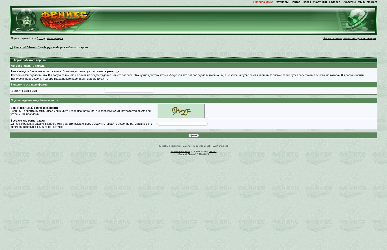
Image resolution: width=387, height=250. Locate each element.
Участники (320, 2)
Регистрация (55, 38)
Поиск (307, 2)
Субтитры (349, 2)
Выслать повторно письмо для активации (349, 38)
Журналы (282, 2)
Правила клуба (263, 2)
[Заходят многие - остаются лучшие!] (57, 20)
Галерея (334, 2)
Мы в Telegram (367, 2)
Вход (42, 38)
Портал (296, 2)
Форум (47, 47)
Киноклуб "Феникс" (27, 47)
